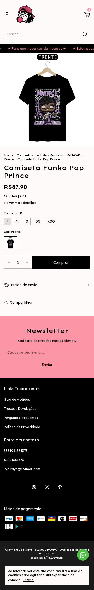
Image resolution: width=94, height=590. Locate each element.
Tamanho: (13, 213)
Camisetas (25, 155)
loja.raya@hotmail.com (22, 469)
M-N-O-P (73, 155)
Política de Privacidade (22, 427)
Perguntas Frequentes (21, 418)
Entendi (28, 580)
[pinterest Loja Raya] (60, 487)
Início (8, 155)
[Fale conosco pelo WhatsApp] (83, 555)
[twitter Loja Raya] (47, 487)
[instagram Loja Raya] (34, 487)
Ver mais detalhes (22, 203)
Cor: (12, 232)
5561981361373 (16, 451)
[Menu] (8, 15)
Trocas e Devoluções (20, 409)
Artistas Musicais (50, 155)
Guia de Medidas (17, 399)
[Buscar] (84, 34)
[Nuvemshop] (47, 558)
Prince (9, 159)
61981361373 (14, 460)
